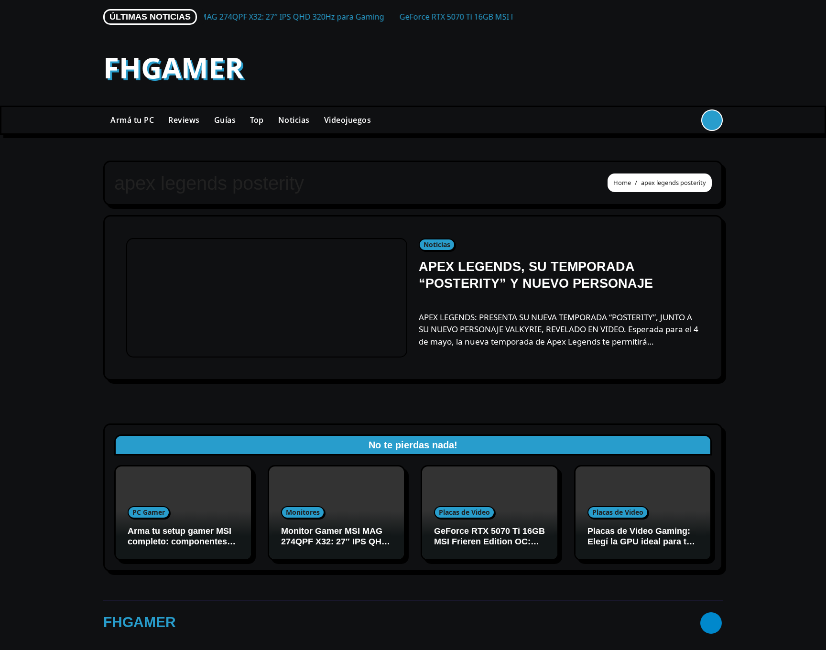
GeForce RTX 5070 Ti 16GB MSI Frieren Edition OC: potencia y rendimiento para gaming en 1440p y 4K (489, 546)
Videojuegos (347, 120)
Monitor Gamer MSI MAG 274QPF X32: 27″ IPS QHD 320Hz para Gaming (334, 541)
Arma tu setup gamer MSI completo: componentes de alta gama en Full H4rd (180, 541)
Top (257, 120)
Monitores (303, 512)
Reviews (184, 120)
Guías (225, 120)
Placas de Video (464, 512)
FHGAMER (173, 67)
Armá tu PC (132, 120)
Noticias (294, 120)
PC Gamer (148, 512)
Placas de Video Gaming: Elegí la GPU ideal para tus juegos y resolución (641, 541)
